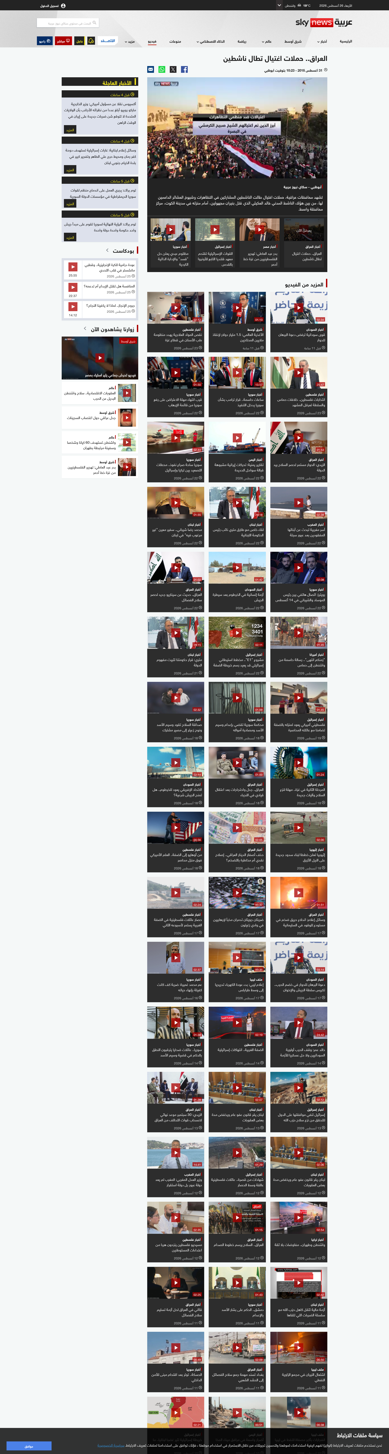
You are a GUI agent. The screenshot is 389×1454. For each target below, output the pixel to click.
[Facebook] (184, 69)
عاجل (80, 41)
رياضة (242, 41)
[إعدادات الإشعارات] (91, 41)
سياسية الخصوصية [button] (110, 1445)
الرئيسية (346, 41)
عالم (268, 41)
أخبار (324, 41)
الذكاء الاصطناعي (212, 41)
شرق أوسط (293, 41)
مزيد (131, 41)
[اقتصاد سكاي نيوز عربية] (107, 40)
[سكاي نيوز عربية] (324, 22)
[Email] (150, 69)
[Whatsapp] (161, 69)
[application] (237, 127)
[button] (63, 40)
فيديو (152, 41)
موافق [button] (29, 1446)
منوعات (175, 41)
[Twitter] (173, 69)
